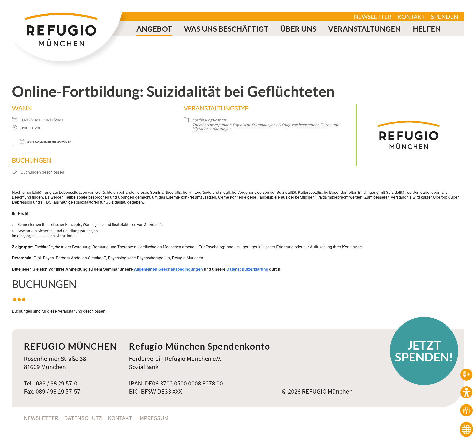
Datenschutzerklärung (247, 269)
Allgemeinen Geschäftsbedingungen (168, 269)
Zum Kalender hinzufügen (49, 141)
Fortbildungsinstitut (209, 119)
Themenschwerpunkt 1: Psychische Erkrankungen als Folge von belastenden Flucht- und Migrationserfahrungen (265, 126)
